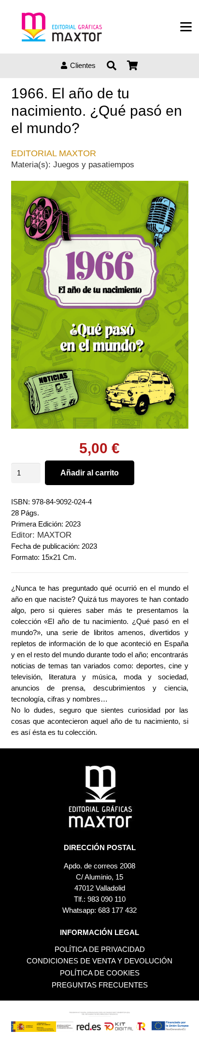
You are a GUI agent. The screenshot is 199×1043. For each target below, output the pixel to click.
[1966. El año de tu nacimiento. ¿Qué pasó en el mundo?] (99, 186)
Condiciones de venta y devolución (99, 961)
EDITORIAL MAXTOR (53, 153)
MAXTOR (54, 534)
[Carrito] (132, 66)
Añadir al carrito (89, 473)
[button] (186, 27)
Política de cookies (100, 973)
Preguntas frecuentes (100, 985)
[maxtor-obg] (62, 27)
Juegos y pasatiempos (93, 164)
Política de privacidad (100, 949)
